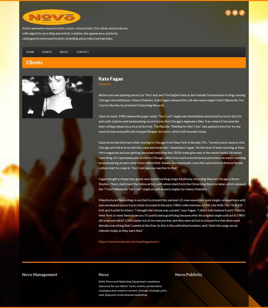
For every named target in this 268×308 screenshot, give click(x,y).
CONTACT (83, 51)
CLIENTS (47, 51)
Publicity (105, 84)
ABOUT (64, 51)
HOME (30, 51)
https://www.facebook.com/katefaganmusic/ (129, 241)
